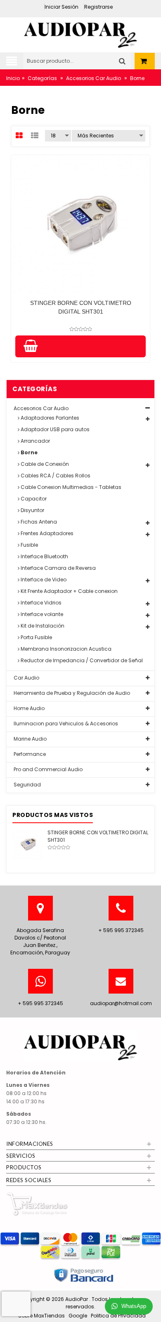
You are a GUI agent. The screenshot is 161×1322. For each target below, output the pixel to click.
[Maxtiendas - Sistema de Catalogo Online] (37, 1203)
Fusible (28, 544)
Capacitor (33, 498)
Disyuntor (31, 510)
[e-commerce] (80, 32)
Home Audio (28, 708)
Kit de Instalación (41, 625)
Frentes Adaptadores (46, 533)
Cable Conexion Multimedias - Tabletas (70, 487)
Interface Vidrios (40, 602)
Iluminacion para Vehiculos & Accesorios (65, 723)
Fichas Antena (38, 521)
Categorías (42, 78)
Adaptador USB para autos (54, 429)
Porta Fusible (35, 637)
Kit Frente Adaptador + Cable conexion (68, 591)
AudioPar (77, 1299)
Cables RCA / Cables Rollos (54, 475)
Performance (29, 754)
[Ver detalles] (80, 224)
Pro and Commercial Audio (47, 769)
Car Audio (25, 677)
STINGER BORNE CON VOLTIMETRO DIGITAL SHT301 (80, 307)
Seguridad (26, 784)
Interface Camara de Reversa (57, 567)
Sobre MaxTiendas (41, 1315)
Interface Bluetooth (43, 556)
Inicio (13, 78)
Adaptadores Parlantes (49, 417)
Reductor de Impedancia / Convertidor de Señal (81, 660)
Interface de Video (42, 579)
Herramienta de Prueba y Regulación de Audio (71, 692)
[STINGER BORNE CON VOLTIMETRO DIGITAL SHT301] (27, 843)
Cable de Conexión (44, 463)
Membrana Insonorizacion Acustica (65, 648)
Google (78, 1315)
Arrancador (34, 440)
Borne (28, 452)
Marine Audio (29, 738)
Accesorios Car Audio (93, 78)
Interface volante (41, 614)
